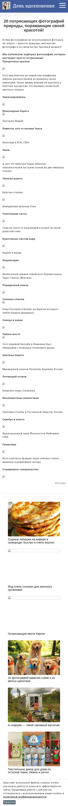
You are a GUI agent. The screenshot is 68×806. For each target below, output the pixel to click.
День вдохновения (33, 6)
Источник (60, 483)
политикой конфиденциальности (24, 796)
